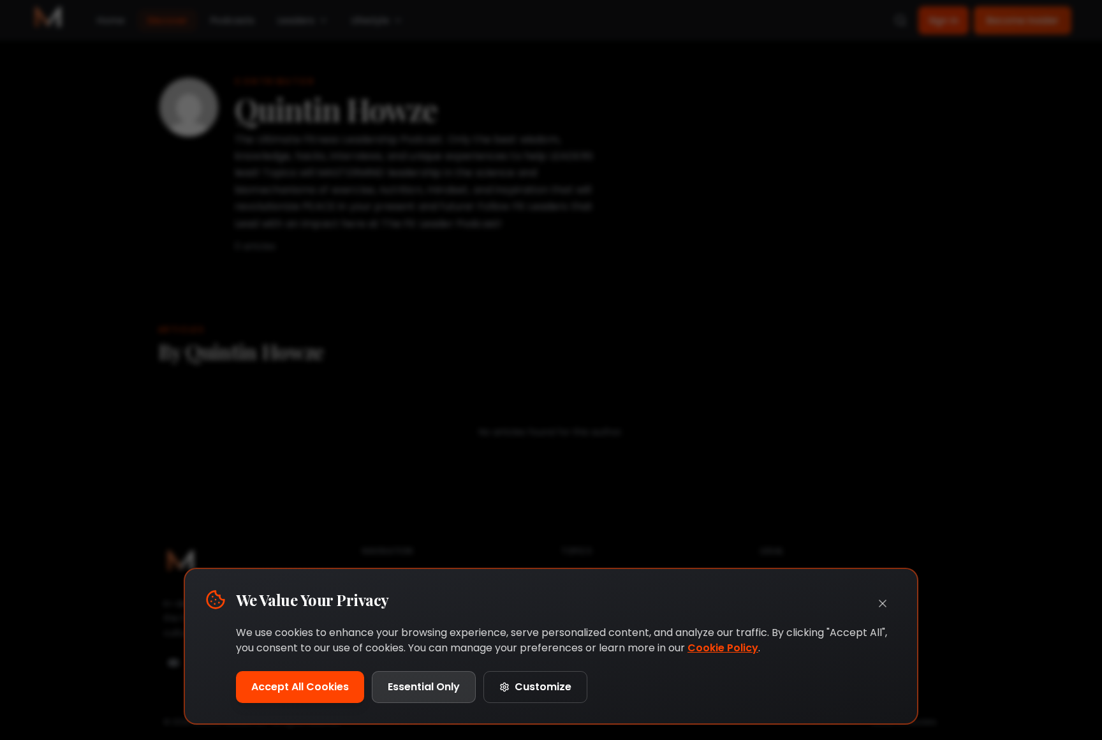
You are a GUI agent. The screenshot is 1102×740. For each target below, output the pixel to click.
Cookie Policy (722, 647)
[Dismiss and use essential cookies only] (883, 603)
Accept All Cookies (300, 686)
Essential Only (424, 686)
